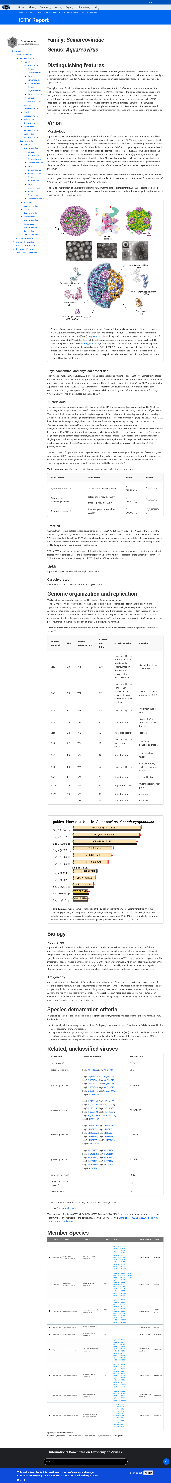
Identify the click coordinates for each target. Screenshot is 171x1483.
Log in (150, 2)
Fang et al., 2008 (91, 343)
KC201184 (108, 1161)
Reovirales (16, 51)
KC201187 (94, 1168)
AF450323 (92, 1069)
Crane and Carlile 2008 (63, 1221)
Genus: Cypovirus (35, 162)
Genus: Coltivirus (35, 159)
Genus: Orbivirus (35, 83)
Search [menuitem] (59, 8)
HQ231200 (93, 1104)
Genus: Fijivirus (34, 173)
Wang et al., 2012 (127, 1217)
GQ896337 (109, 1083)
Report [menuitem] (70, 8)
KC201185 (92, 1164)
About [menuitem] (33, 8)
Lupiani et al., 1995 (66, 1208)
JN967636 (108, 1136)
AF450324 (108, 1069)
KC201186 (110, 1164)
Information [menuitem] (84, 8)
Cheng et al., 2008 (95, 336)
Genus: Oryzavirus (36, 198)
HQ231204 (109, 1111)
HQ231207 (94, 1119)
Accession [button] (116, 1240)
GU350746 (93, 1090)
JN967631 (92, 1129)
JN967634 (108, 1132)
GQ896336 (93, 1083)
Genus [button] (56, 1240)
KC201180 (108, 1153)
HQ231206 (110, 1115)
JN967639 (94, 1143)
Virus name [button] (87, 1240)
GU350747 (110, 1090)
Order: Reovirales (24, 54)
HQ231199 (109, 1101)
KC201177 (92, 1150)
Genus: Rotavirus (35, 94)
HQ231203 (93, 1111)
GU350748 (94, 1094)
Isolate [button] (107, 1240)
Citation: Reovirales (25, 241)
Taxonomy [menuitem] (46, 8)
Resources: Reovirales (26, 249)
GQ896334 (93, 1076)
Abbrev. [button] (157, 1240)
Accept (148, 1473)
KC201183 (92, 1161)
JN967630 (108, 1125)
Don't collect (136, 1472)
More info (21, 1479)
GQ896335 (109, 1076)
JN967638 (110, 1140)
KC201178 (108, 1150)
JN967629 (92, 1125)
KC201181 (92, 1157)
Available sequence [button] (145, 1240)
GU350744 (93, 1087)
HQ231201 (109, 1104)
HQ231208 (109, 1108)
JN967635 (92, 1136)
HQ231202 (93, 1108)
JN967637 (92, 1140)
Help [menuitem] (97, 8)
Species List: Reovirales (26, 252)
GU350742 (93, 1080)
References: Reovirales (26, 245)
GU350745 (109, 1087)
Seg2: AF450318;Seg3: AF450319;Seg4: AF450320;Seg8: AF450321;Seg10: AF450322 (119, 1395)
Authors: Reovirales (25, 238)
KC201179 (92, 1153)
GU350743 (109, 1080)
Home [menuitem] (21, 7)
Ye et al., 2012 (142, 1217)
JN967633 (92, 1132)
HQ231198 (93, 1101)
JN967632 (108, 1129)
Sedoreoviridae (27, 58)
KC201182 (108, 1157)
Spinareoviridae (27, 141)
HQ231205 (93, 1115)
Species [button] (66, 1240)
